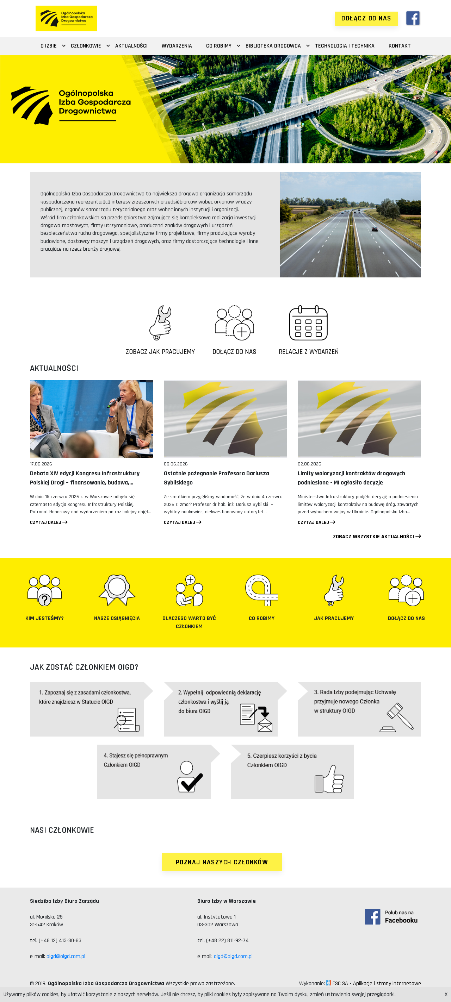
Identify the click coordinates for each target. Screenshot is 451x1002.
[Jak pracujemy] (334, 590)
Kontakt (400, 46)
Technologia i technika (345, 46)
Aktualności (131, 46)
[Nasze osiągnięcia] (117, 590)
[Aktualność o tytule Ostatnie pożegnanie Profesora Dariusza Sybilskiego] (225, 419)
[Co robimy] (261, 590)
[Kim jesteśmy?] (44, 590)
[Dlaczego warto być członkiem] (189, 590)
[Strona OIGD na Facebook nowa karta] (413, 18)
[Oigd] (66, 18)
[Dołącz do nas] (406, 590)
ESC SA (340, 983)
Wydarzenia (177, 46)
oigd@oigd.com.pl (66, 956)
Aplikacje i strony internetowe (387, 983)
